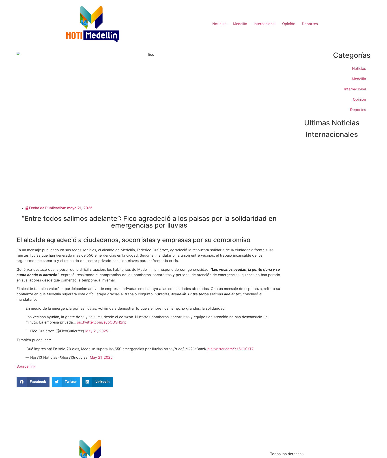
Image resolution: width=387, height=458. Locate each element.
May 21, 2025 (96, 331)
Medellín (240, 23)
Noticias (219, 23)
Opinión (288, 23)
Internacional (264, 23)
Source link (26, 366)
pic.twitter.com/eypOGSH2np (102, 322)
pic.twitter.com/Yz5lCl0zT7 (230, 349)
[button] (33, 382)
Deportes (310, 23)
